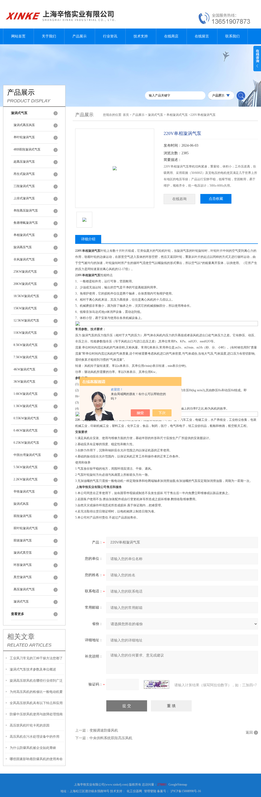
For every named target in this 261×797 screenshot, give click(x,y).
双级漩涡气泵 (23, 540)
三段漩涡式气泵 (24, 186)
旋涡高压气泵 (23, 247)
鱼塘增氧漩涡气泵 (26, 223)
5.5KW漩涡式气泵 (26, 467)
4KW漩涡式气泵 (24, 369)
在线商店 (171, 36)
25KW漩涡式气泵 (25, 271)
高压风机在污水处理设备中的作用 (34, 736)
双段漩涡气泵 (23, 516)
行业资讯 (110, 36)
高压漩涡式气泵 (24, 589)
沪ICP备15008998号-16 (186, 791)
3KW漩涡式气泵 (24, 381)
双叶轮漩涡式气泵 (26, 528)
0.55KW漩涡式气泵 (26, 418)
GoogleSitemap (177, 784)
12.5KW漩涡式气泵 (26, 320)
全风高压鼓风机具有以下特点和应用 (36, 703)
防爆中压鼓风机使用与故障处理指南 (36, 714)
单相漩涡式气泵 (24, 235)
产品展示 (79, 36)
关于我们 (49, 36)
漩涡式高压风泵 (24, 125)
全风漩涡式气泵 (24, 259)
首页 (126, 115)
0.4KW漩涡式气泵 (26, 430)
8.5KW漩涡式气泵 (26, 345)
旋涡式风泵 (21, 504)
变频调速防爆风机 (103, 730)
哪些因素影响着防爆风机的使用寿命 (36, 759)
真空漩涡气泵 (23, 577)
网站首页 (18, 36)
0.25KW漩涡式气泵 (26, 442)
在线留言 (202, 36)
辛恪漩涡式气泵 (24, 491)
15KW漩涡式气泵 (25, 308)
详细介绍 (88, 239)
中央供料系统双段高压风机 (110, 738)
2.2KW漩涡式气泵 (26, 479)
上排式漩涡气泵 (24, 198)
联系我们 (232, 36)
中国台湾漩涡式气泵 (27, 455)
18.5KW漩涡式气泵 (26, 296)
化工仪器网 (134, 791)
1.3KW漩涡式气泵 (26, 406)
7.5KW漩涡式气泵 (26, 357)
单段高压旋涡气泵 (26, 210)
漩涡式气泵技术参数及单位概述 (33, 669)
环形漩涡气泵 (23, 565)
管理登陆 (150, 791)
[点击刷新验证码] (156, 684)
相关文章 (21, 636)
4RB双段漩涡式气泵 (27, 149)
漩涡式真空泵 (23, 552)
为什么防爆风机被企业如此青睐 (33, 748)
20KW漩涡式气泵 (25, 284)
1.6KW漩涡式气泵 (26, 394)
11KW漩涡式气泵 (25, 332)
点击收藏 (216, 199)
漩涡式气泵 (21, 601)
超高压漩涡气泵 (24, 161)
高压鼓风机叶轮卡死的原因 (29, 725)
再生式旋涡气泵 (24, 174)
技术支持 (141, 36)
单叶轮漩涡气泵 (24, 137)
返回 (249, 732)
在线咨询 (179, 199)
